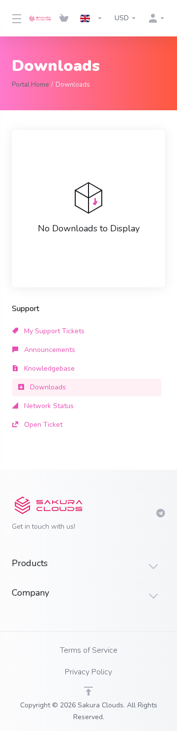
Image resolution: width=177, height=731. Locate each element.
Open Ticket (42, 424)
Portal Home (30, 84)
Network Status (48, 406)
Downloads (47, 387)
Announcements (48, 349)
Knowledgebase (48, 368)
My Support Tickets (53, 331)
